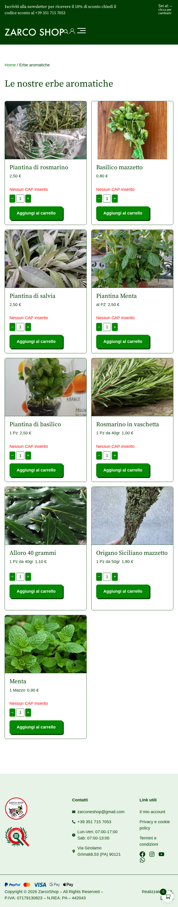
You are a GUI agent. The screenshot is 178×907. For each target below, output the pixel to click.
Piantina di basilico (35, 424)
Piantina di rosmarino (39, 167)
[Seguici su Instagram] (152, 854)
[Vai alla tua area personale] (72, 31)
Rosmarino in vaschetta (127, 424)
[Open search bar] (66, 32)
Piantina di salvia (32, 296)
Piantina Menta (116, 296)
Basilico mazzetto (119, 167)
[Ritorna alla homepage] (30, 808)
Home (10, 65)
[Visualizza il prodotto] (45, 130)
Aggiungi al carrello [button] (36, 591)
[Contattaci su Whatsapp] (142, 860)
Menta (18, 681)
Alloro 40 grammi (33, 553)
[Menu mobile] (81, 31)
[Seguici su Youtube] (161, 854)
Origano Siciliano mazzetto (132, 553)
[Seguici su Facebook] (142, 854)
